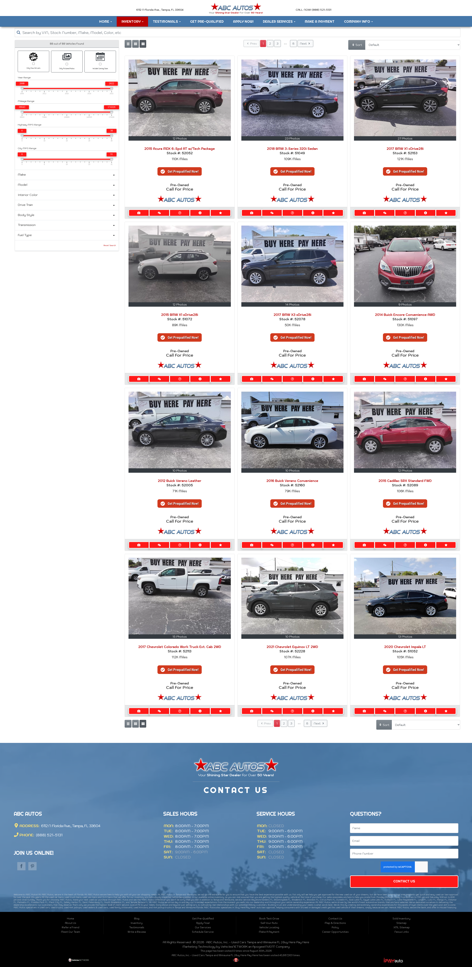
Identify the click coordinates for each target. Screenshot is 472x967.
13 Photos (405, 636)
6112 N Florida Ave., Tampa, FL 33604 (70, 825)
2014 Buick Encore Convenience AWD (405, 315)
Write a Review (137, 931)
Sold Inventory (401, 918)
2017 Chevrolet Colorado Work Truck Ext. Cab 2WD (179, 647)
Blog (136, 918)
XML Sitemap (401, 927)
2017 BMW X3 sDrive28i (292, 315)
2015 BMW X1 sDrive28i (179, 315)
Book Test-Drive (269, 918)
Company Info (357, 21)
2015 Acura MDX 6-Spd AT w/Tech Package (179, 149)
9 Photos (405, 304)
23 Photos (292, 138)
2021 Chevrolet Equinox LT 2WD (292, 647)
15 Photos (179, 636)
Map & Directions (335, 923)
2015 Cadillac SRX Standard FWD (405, 481)
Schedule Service (203, 931)
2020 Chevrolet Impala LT (405, 647)
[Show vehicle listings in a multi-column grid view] (143, 44)
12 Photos (180, 138)
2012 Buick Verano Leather (179, 481)
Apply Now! (243, 21)
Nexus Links (401, 931)
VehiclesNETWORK (234, 946)
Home (104, 21)
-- (285, 43)
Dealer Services (278, 21)
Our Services (203, 927)
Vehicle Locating (269, 927)
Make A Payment (319, 21)
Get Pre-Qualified (207, 21)
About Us (70, 923)
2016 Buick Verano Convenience (292, 481)
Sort (358, 45)
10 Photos (179, 470)
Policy (335, 927)
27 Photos (405, 138)
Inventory (132, 21)
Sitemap (401, 923)
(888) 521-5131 (49, 834)
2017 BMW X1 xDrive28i (405, 149)
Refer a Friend (70, 927)
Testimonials (166, 21)
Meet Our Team (70, 931)
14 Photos (292, 304)
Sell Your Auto (269, 923)
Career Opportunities (335, 931)
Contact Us (404, 881)
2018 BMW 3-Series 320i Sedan (292, 149)
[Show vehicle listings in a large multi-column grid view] (135, 44)
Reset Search (109, 245)
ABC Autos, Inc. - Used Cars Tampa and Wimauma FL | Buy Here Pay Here (257, 942)
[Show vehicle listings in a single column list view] (128, 44)
